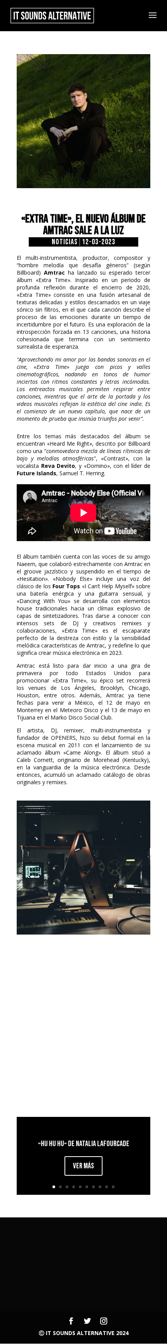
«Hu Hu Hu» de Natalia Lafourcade (83, 1143)
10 (113, 1186)
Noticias (65, 242)
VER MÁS (83, 1166)
